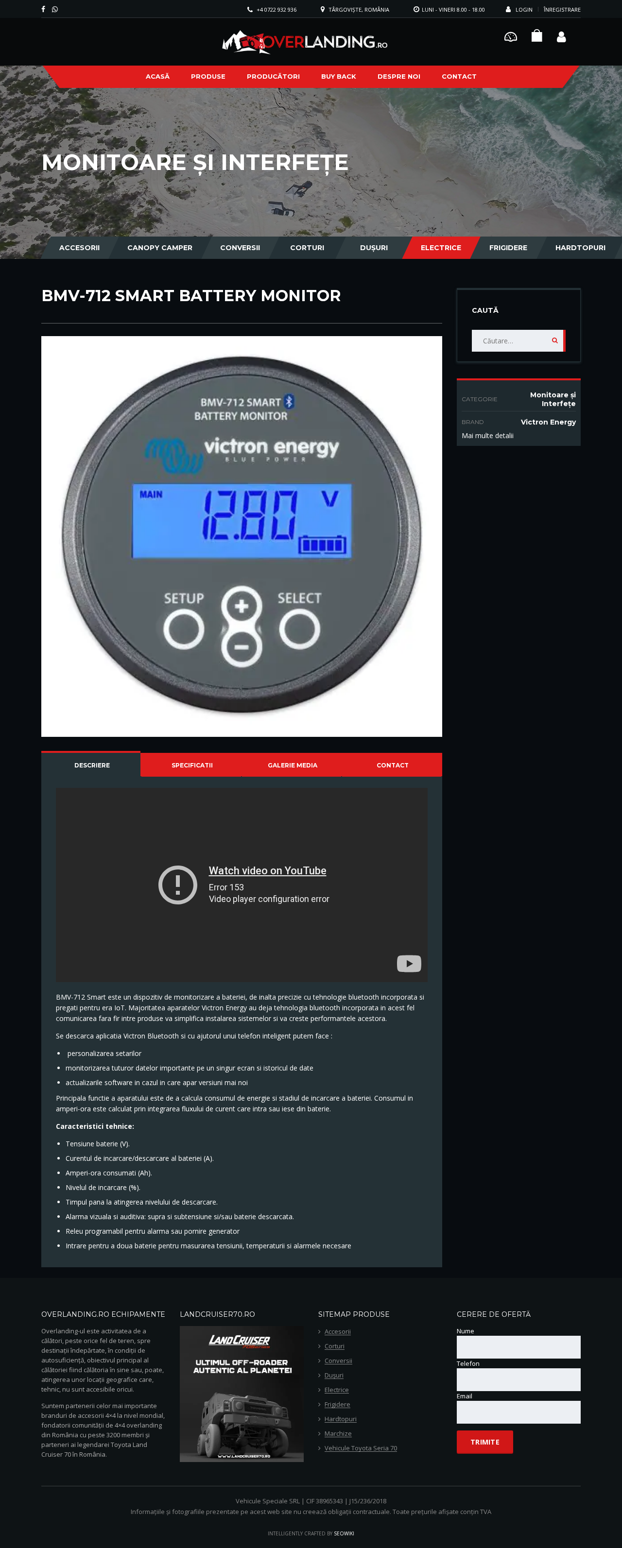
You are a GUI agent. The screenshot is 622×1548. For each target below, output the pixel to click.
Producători (273, 76)
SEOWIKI (344, 1533)
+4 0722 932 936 (276, 9)
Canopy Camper (159, 247)
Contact (459, 76)
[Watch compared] (510, 35)
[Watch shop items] (537, 38)
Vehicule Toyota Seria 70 (361, 1448)
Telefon (468, 1363)
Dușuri (374, 247)
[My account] (561, 35)
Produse (208, 76)
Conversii (240, 247)
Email (464, 1396)
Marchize (338, 1433)
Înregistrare (562, 9)
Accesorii (79, 247)
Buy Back (338, 76)
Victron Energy (548, 422)
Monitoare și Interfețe (553, 399)
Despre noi (399, 76)
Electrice (441, 247)
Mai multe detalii (488, 435)
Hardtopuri (580, 247)
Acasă (158, 76)
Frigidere (508, 247)
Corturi (307, 247)
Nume (465, 1331)
